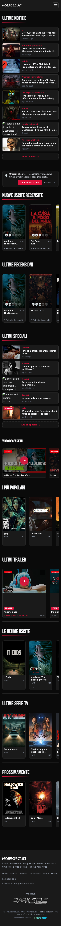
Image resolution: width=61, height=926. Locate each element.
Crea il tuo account (30, 182)
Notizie (14, 873)
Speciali (23, 873)
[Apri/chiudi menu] (56, 5)
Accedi (47, 182)
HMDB (54, 873)
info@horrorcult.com (24, 883)
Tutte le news (30, 156)
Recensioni (35, 873)
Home (5, 873)
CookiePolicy (23, 914)
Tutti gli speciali (30, 424)
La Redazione (9, 879)
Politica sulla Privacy (48, 912)
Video (46, 873)
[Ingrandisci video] (42, 572)
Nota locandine (37, 914)
